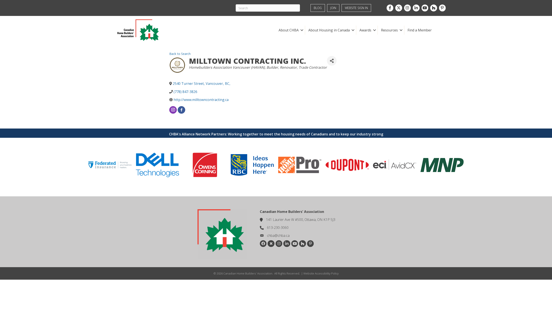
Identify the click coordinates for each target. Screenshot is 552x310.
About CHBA (289, 30)
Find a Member (420, 30)
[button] (302, 30)
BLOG (318, 8)
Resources (389, 30)
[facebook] (181, 110)
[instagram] (173, 110)
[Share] (332, 61)
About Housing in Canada (329, 30)
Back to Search (180, 54)
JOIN (333, 8)
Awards (365, 30)
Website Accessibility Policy (321, 273)
